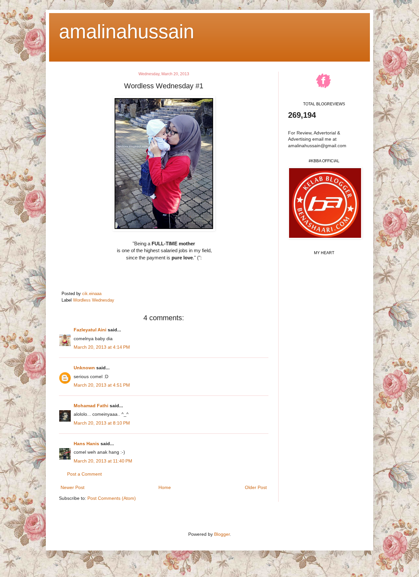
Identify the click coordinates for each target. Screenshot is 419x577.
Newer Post (72, 487)
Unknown (84, 367)
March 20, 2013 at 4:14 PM (102, 347)
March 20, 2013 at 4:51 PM (102, 385)
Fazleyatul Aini (90, 329)
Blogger (222, 534)
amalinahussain (126, 32)
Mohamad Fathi (91, 405)
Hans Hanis (86, 443)
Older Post (256, 487)
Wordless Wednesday (93, 300)
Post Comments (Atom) (111, 498)
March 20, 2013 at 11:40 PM (103, 460)
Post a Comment (84, 474)
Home (164, 487)
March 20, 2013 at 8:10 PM (102, 423)
